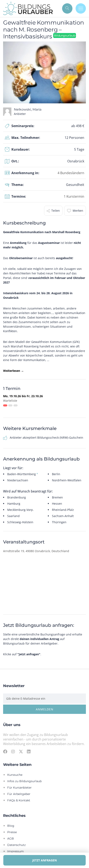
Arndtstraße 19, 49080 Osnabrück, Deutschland (36, 551)
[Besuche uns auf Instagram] (13, 751)
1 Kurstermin (74, 196)
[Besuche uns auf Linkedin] (29, 751)
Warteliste (10, 401)
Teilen (55, 211)
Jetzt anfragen (44, 860)
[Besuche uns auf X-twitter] (21, 751)
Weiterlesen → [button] (13, 371)
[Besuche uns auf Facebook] (5, 751)
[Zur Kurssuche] (67, 8)
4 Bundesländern (71, 173)
